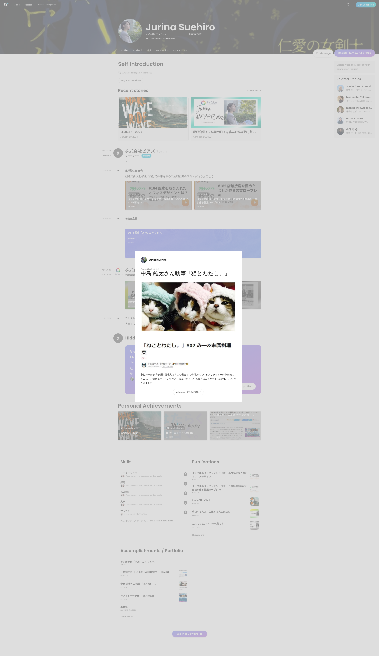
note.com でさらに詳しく (188, 392)
